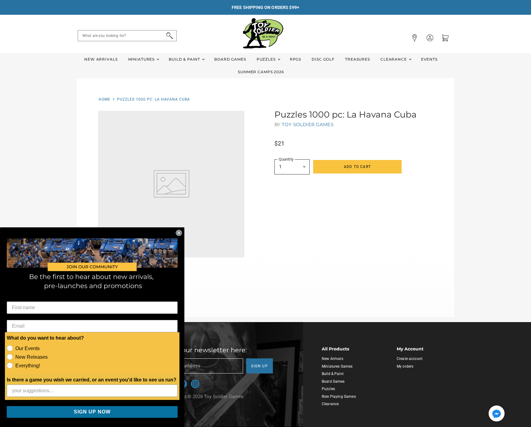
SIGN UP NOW (92, 411)
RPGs (295, 59)
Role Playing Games (339, 396)
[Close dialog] (179, 233)
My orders (405, 366)
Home (104, 99)
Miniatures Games (337, 366)
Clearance (394, 59)
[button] (497, 414)
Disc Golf (323, 59)
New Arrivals (100, 59)
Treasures (357, 59)
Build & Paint (185, 59)
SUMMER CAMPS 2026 (261, 72)
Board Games (230, 59)
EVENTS (429, 59)
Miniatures (142, 59)
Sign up (259, 366)
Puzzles (267, 59)
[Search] (168, 35)
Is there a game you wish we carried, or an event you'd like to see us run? (91, 379)
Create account (410, 359)
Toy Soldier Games (307, 124)
